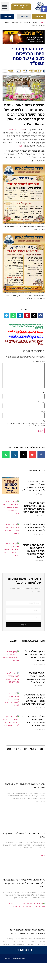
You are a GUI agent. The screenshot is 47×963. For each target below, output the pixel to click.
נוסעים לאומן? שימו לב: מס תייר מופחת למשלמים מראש (34, 527)
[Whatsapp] (6, 454)
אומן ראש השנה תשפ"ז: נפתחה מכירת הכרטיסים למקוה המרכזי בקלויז (33, 486)
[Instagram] (14, 454)
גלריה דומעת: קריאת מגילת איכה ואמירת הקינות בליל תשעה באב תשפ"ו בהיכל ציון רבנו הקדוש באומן (24, 883)
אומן (21, 145)
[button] (44, 9)
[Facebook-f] (41, 454)
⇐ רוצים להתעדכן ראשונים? (25, 332)
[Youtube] (32, 454)
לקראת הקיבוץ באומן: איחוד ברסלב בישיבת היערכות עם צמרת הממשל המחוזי (33, 507)
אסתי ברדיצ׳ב (7, 958)
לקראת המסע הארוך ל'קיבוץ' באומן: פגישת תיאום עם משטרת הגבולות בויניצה (34, 551)
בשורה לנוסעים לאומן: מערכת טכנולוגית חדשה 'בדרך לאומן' (36, 677)
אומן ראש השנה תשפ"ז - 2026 (27, 640)
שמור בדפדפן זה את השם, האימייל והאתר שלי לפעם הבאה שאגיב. (26, 425)
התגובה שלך (39, 362)
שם (42, 392)
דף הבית (41, 22)
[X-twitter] (23, 454)
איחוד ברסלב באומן (16, 129)
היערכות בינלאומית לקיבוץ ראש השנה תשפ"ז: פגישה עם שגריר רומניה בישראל (33, 699)
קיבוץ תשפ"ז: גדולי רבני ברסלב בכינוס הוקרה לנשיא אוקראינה (34, 656)
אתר (43, 412)
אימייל (41, 402)
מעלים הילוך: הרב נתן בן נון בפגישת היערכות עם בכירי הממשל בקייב (33, 721)
